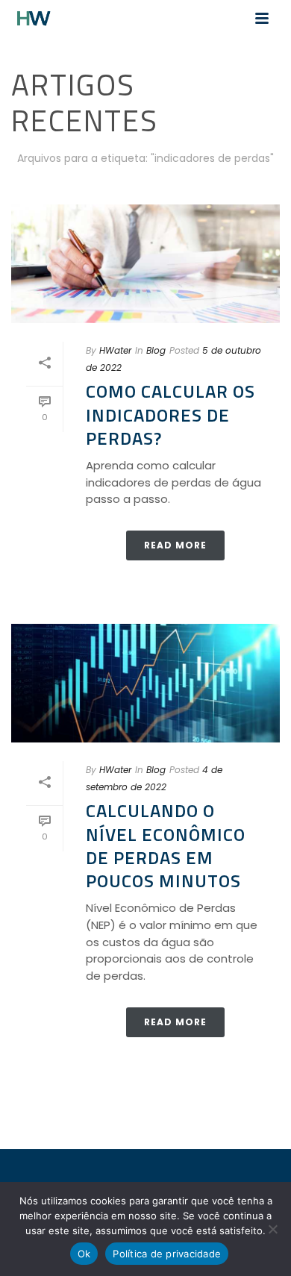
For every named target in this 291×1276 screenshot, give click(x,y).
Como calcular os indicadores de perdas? (170, 414)
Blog (156, 350)
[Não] (272, 1229)
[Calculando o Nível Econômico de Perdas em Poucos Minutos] (145, 683)
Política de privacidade (167, 1254)
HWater (115, 350)
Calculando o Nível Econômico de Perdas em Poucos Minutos (165, 845)
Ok (84, 1254)
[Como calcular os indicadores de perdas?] (145, 263)
